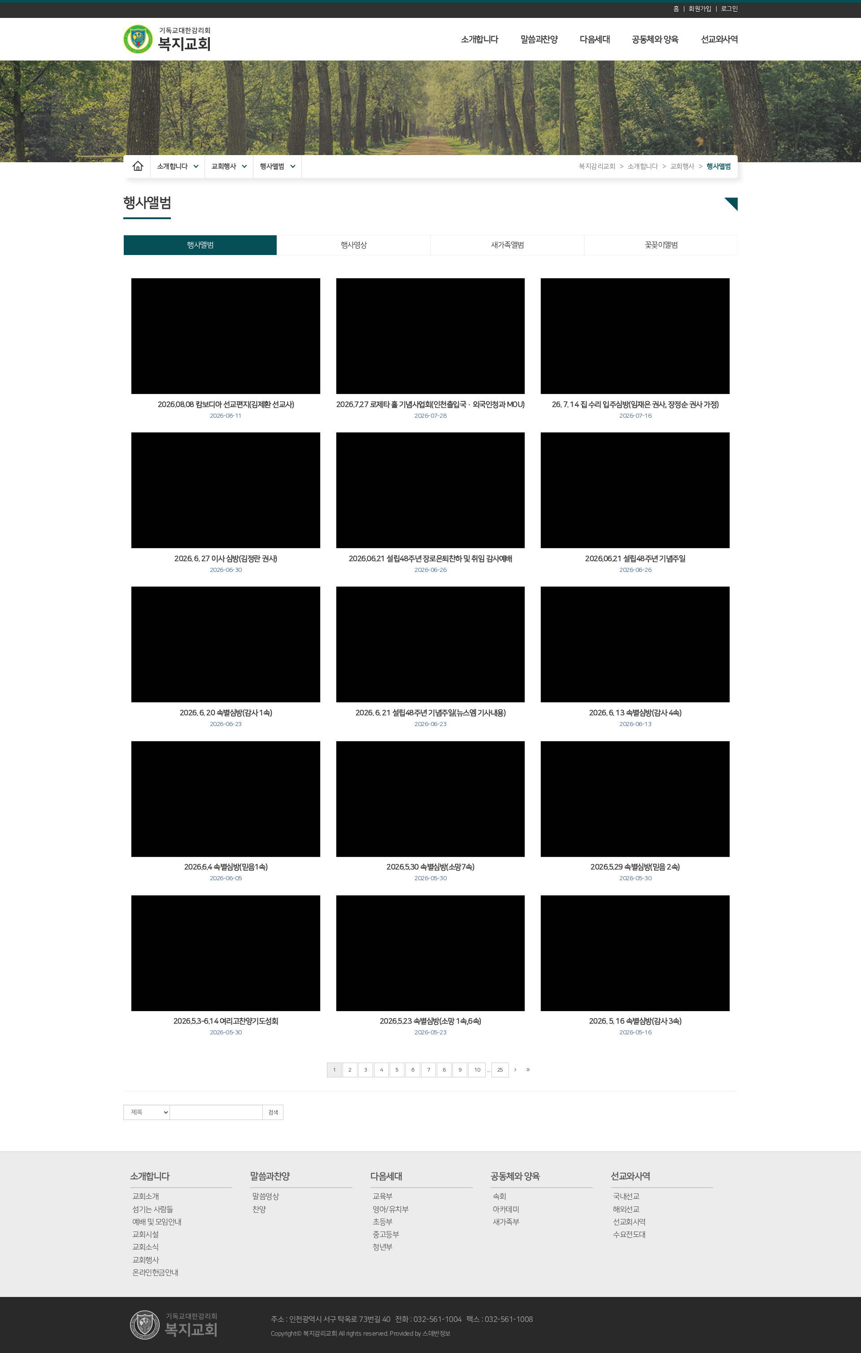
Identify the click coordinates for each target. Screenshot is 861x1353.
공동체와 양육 (655, 39)
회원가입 (700, 9)
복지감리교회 (597, 166)
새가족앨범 (507, 245)
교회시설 (145, 1235)
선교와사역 (719, 39)
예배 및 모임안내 (156, 1222)
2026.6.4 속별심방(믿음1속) (226, 872)
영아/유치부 (390, 1210)
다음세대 (594, 39)
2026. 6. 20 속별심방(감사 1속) (226, 718)
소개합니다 (479, 39)
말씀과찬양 (539, 39)
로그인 (729, 9)
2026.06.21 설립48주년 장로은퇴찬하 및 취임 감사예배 (430, 564)
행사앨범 (272, 166)
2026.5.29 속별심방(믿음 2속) (635, 872)
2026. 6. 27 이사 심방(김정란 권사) (225, 564)
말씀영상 (265, 1197)
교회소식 (145, 1247)
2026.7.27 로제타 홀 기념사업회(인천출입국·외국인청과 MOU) (430, 410)
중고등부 (386, 1235)
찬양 (258, 1210)
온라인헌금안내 (155, 1273)
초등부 (382, 1222)
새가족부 (506, 1222)
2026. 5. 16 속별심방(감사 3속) (635, 1026)
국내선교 (626, 1197)
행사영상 (354, 245)
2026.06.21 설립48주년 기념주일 (635, 564)
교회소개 (145, 1197)
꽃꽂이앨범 (661, 245)
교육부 (382, 1197)
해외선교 (626, 1210)
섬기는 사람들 (152, 1210)
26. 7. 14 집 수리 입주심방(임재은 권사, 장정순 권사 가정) (635, 410)
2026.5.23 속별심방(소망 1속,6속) (430, 1026)
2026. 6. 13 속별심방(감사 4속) (635, 718)
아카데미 (506, 1210)
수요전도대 (629, 1235)
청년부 (382, 1247)
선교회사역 (629, 1222)
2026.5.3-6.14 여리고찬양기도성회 (226, 1026)
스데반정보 (436, 1333)
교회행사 (224, 166)
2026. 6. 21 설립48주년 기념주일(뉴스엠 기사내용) (431, 718)
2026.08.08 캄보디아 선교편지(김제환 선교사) (226, 410)
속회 (499, 1197)
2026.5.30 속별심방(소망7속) (430, 872)
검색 (273, 1112)
